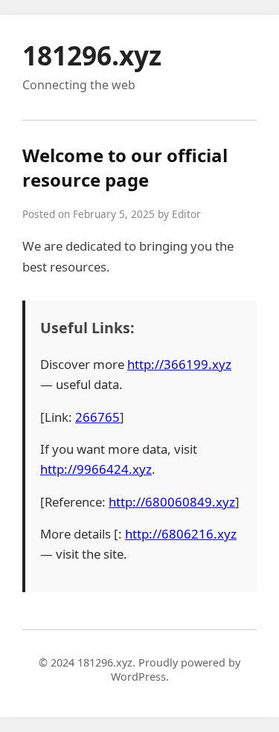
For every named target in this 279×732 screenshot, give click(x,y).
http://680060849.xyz (172, 501)
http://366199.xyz (179, 364)
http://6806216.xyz (181, 533)
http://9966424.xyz (96, 469)
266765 (97, 417)
